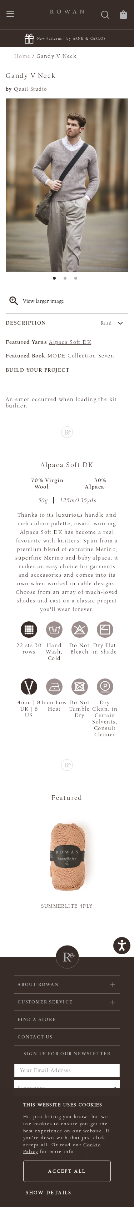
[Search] (105, 15)
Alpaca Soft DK (70, 342)
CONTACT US (35, 1037)
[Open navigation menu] (10, 14)
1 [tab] (56, 280)
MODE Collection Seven (81, 355)
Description (59, 323)
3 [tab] (77, 280)
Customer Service (45, 1002)
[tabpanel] (67, 185)
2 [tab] (67, 280)
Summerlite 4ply (67, 906)
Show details (49, 1193)
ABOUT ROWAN (38, 984)
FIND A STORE (37, 1019)
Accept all (66, 1171)
